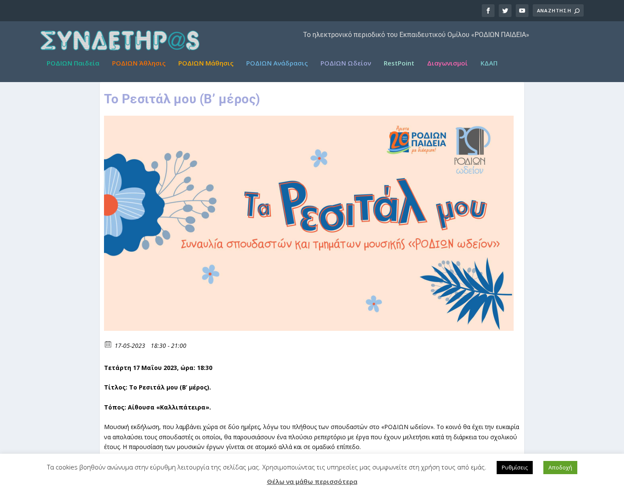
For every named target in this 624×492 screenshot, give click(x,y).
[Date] (108, 344)
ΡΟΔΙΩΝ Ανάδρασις (277, 63)
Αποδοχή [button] (560, 467)
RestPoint (399, 63)
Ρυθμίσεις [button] (515, 467)
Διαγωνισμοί (447, 63)
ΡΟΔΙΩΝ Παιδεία (73, 63)
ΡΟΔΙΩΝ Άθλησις (139, 63)
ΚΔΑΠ (489, 63)
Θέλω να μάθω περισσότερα (312, 481)
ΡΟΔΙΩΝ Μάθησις (205, 63)
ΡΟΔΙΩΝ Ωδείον (345, 63)
